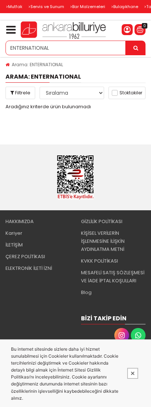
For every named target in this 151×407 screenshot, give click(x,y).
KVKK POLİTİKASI (99, 260)
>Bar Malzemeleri (87, 7)
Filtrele (22, 92)
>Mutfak (14, 7)
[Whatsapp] (138, 335)
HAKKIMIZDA (19, 221)
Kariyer (13, 233)
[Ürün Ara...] (136, 48)
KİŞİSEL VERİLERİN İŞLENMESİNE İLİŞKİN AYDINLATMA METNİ (103, 241)
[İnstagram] (121, 335)
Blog (86, 292)
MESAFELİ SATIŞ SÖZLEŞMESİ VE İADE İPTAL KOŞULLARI (112, 276)
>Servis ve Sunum (46, 7)
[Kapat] (132, 373)
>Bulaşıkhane (124, 7)
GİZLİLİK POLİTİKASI (101, 221)
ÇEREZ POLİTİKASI (25, 256)
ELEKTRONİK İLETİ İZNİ (28, 268)
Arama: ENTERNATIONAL (37, 64)
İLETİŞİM (14, 244)
